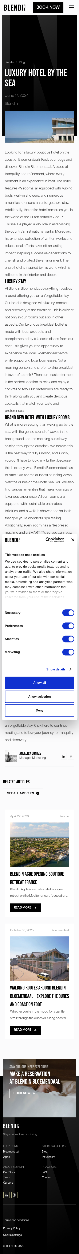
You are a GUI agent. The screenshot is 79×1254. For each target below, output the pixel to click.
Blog (22, 62)
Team (6, 1177)
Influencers (48, 1157)
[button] (71, 7)
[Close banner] (72, 540)
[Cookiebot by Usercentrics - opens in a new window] (47, 540)
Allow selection (39, 696)
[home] (15, 7)
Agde (6, 1157)
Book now (48, 7)
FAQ (44, 1172)
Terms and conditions (16, 1220)
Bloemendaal (11, 1151)
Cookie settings (12, 1235)
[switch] (68, 625)
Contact (46, 1177)
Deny (39, 710)
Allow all (39, 682)
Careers (8, 1182)
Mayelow (8, 1212)
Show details (56, 669)
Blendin (9, 62)
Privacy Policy (11, 1228)
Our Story (9, 1172)
